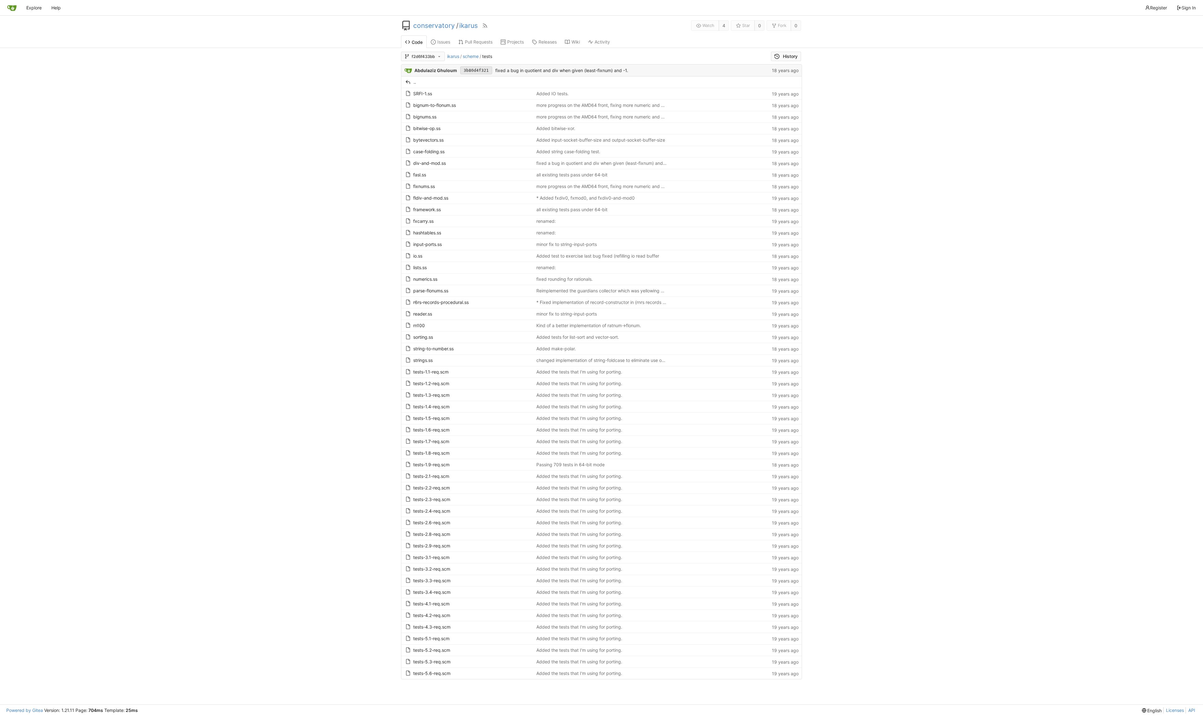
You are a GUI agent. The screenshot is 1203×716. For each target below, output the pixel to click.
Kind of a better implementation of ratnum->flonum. (588, 325)
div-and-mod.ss (429, 163)
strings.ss (423, 360)
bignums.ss (424, 116)
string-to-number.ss (433, 348)
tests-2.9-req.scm (431, 545)
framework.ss (427, 209)
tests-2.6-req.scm (431, 522)
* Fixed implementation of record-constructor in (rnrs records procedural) (611, 302)
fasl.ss (419, 174)
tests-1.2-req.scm (431, 383)
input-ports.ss (427, 244)
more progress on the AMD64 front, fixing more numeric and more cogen (610, 105)
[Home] (12, 7)
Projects (515, 41)
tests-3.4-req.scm (431, 592)
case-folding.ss (429, 151)
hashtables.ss (427, 232)
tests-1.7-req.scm (431, 441)
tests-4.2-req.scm (431, 615)
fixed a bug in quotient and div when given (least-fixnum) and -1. (561, 70)
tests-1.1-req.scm (431, 371)
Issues (443, 41)
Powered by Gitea (24, 710)
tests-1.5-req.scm (431, 418)
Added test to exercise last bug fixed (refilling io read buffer (597, 256)
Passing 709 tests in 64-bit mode (570, 464)
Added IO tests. (552, 93)
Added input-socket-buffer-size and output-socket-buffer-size (600, 140)
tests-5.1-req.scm (431, 638)
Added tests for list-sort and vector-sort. (577, 337)
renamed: (546, 221)
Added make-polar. (556, 348)
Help (56, 7)
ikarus (468, 26)
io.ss (417, 256)
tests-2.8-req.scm (431, 534)
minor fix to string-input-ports (566, 244)
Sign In (1189, 7)
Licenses (1175, 710)
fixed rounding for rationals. (564, 279)
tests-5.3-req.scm (431, 661)
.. (415, 82)
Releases (548, 41)
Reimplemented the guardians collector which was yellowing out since (607, 290)
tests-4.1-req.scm (431, 603)
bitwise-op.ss (426, 128)
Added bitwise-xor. (555, 128)
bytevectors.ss (428, 140)
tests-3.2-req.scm (431, 569)
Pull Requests (478, 41)
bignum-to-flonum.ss (434, 105)
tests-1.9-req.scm (431, 464)
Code (417, 42)
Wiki (575, 41)
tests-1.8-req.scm (431, 453)
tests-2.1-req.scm (431, 476)
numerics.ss (425, 279)
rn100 (419, 325)
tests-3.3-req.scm (431, 580)
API (1191, 710)
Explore (34, 7)
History (790, 56)
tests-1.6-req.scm (431, 429)
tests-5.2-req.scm (431, 650)
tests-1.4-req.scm (431, 406)
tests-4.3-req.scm (431, 627)
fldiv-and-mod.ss (430, 198)
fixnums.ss (424, 186)
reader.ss (422, 313)
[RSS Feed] (485, 26)
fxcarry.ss (423, 221)
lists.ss (420, 267)
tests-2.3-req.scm (431, 499)
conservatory (434, 26)
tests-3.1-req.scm (431, 557)
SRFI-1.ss (422, 93)
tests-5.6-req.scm (431, 673)
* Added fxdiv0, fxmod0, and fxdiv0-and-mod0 (585, 198)
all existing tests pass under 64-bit (571, 174)
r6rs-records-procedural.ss (441, 302)
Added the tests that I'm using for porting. (579, 371)
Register (1158, 7)
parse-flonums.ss (430, 290)
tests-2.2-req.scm (431, 487)
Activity (602, 41)
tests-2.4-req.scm (431, 511)
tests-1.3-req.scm (431, 395)
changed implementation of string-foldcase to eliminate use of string (606, 360)
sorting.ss (423, 337)
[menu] (1152, 710)
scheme (471, 56)
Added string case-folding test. (568, 151)
